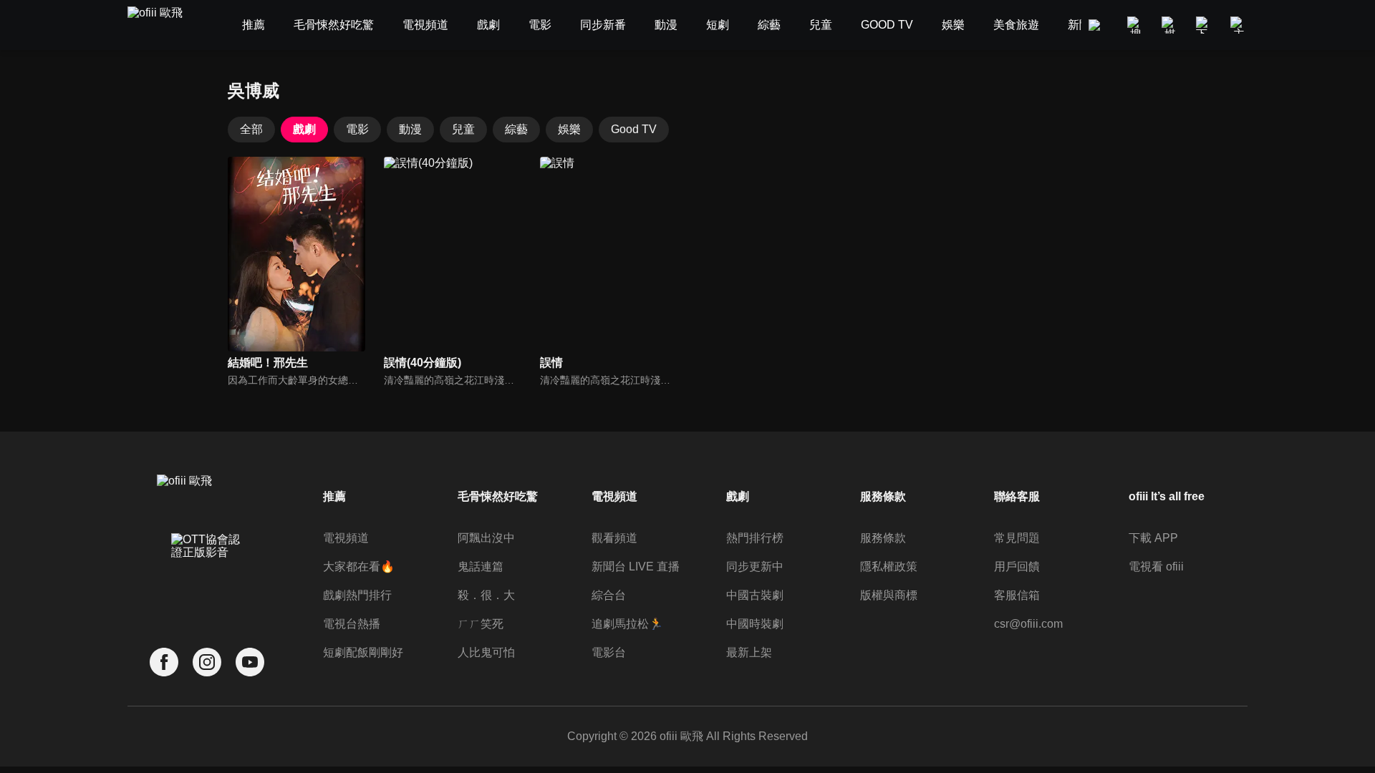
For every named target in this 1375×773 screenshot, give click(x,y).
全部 (251, 129)
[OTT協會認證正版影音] (207, 577)
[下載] (1204, 25)
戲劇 (304, 129)
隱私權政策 (888, 566)
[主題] (1239, 25)
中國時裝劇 (754, 624)
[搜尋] (1135, 25)
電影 (357, 129)
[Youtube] (250, 662)
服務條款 (883, 538)
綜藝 (516, 129)
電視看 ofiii (1156, 566)
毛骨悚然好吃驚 (498, 496)
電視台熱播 (351, 624)
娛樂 (569, 129)
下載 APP (1153, 538)
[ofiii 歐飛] (163, 25)
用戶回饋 (1017, 566)
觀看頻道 (614, 538)
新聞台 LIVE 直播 (636, 566)
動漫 (410, 129)
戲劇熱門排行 (357, 595)
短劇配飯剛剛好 (363, 652)
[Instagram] (207, 662)
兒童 (463, 129)
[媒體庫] (1170, 25)
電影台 (609, 652)
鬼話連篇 (480, 566)
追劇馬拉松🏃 (627, 624)
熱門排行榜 (754, 538)
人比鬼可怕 (486, 652)
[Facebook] (164, 662)
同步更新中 (754, 566)
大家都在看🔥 (359, 566)
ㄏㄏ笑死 (480, 624)
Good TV (634, 129)
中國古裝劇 (754, 595)
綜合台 (609, 595)
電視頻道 (346, 538)
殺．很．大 (486, 595)
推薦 (334, 496)
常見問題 (1017, 538)
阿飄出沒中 (486, 538)
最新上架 (749, 652)
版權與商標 (888, 595)
